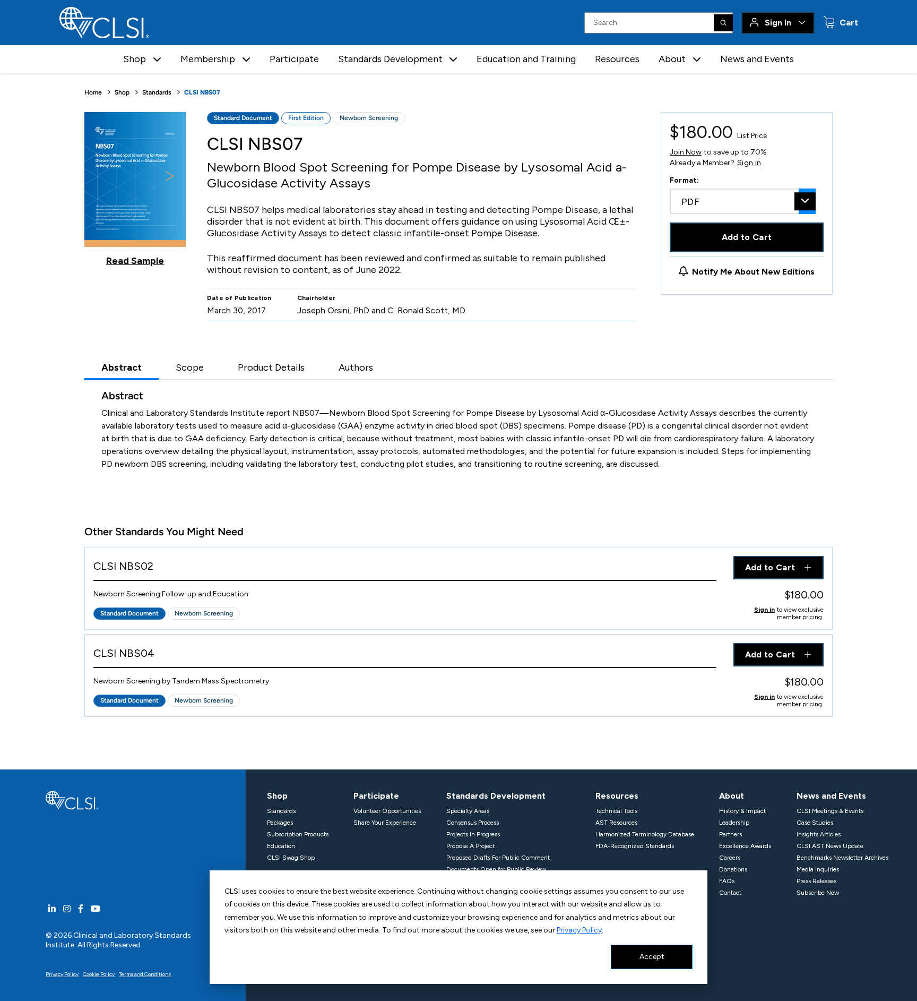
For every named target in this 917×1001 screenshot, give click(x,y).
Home (93, 92)
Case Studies (815, 822)
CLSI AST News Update (830, 846)
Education (281, 846)
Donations (733, 869)
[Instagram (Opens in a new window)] (67, 909)
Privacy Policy (579, 930)
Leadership (734, 822)
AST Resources (616, 822)
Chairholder (316, 298)
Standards (156, 92)
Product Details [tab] (271, 367)
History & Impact (742, 811)
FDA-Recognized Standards (634, 846)
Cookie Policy (99, 974)
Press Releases (816, 881)
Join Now (686, 152)
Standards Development (496, 796)
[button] (157, 59)
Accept (651, 956)
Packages (280, 822)
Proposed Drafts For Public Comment (498, 857)
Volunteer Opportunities (387, 811)
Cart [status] (847, 23)
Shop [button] (134, 59)
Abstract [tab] (121, 367)
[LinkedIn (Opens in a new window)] (52, 909)
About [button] (672, 59)
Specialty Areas (467, 811)
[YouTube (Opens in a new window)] (95, 909)
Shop (122, 92)
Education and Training (526, 59)
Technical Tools (616, 811)
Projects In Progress (473, 834)
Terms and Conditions (145, 974)
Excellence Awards (745, 846)
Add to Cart (747, 237)
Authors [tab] (356, 367)
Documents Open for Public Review (496, 869)
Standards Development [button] (390, 59)
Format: (684, 180)
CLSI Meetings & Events (830, 811)
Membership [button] (207, 59)
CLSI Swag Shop (291, 857)
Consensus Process (472, 822)
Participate (294, 59)
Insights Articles (819, 834)
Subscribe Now (818, 892)
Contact (730, 892)
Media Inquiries (818, 869)
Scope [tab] (190, 367)
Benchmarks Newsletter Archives (842, 857)
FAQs (726, 881)
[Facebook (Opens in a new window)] (80, 909)
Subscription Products (297, 834)
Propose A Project (470, 846)
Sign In (778, 23)
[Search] (723, 22)
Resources (617, 59)
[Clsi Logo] (72, 799)
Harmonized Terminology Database (644, 834)
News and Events (757, 59)
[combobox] (743, 201)
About (731, 796)
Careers (729, 857)
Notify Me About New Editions (753, 272)
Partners (730, 834)
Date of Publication (239, 298)
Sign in (749, 163)
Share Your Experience (384, 822)
